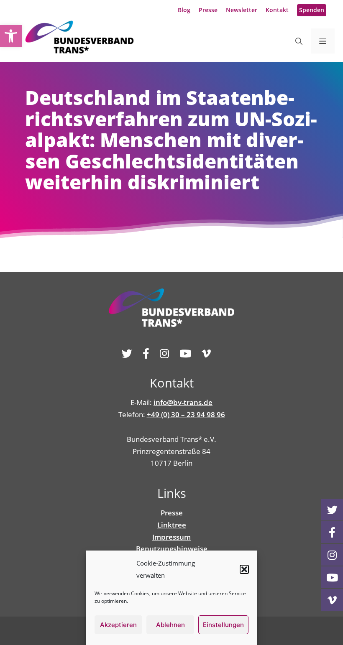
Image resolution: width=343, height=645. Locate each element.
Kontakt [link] (277, 10)
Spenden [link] (311, 10)
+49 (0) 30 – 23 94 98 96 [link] (186, 414)
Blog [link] (184, 10)
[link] (11, 36)
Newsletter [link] (241, 10)
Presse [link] (208, 10)
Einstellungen (223, 625)
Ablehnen (170, 625)
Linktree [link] (171, 525)
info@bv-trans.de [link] (183, 402)
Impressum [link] (171, 537)
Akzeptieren (118, 625)
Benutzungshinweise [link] (171, 548)
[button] (244, 569)
